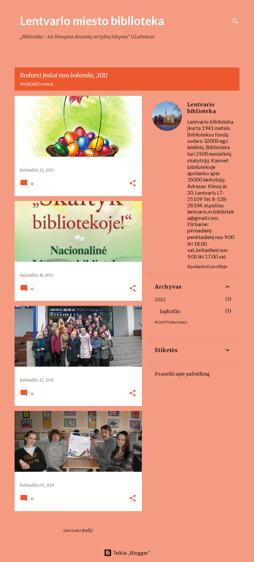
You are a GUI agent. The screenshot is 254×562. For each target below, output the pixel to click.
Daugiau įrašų (78, 530)
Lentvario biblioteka (201, 107)
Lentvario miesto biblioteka (92, 20)
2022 (160, 299)
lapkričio (170, 311)
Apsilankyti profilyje (207, 266)
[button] (133, 183)
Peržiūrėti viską (36, 84)
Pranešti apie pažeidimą (182, 374)
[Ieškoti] (235, 21)
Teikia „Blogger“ (131, 552)
